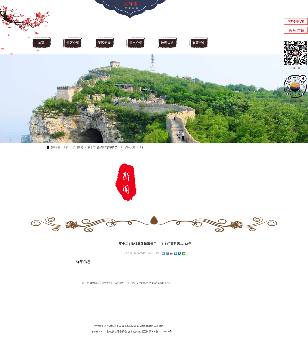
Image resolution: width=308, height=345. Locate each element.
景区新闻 (104, 43)
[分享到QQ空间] (167, 253)
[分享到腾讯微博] (175, 253)
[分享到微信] (183, 253)
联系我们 (198, 43)
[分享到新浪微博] (171, 253)
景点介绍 (135, 43)
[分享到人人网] (179, 253)
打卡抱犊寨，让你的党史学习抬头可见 (105, 283)
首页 (41, 43)
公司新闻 (78, 147)
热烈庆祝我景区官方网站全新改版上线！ (151, 283)
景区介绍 (72, 43)
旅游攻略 (167, 43)
